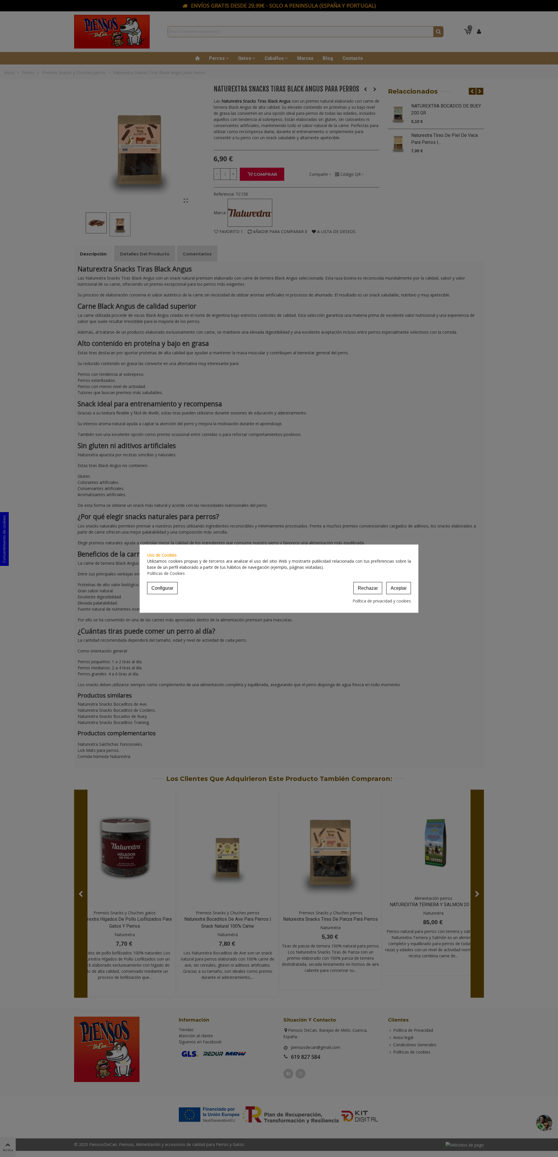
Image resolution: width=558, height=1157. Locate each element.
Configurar (162, 587)
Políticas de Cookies (166, 573)
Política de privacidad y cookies (382, 600)
